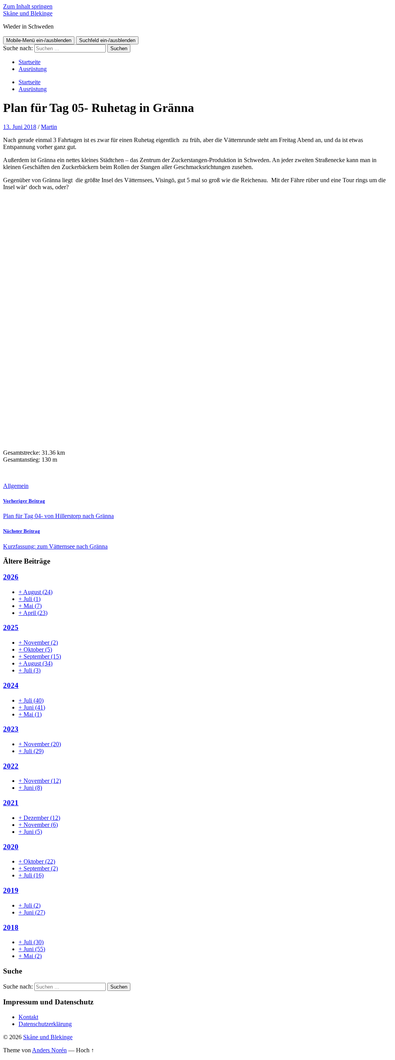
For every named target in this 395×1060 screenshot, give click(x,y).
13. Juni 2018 (19, 127)
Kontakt (28, 1017)
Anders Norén (49, 1050)
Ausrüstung (33, 69)
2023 (11, 729)
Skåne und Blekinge (27, 13)
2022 (11, 766)
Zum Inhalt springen (27, 6)
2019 (11, 890)
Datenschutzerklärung (45, 1024)
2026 (11, 577)
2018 (11, 927)
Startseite (30, 62)
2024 (11, 685)
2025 (11, 627)
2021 (11, 803)
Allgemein (16, 486)
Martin (49, 127)
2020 (11, 847)
